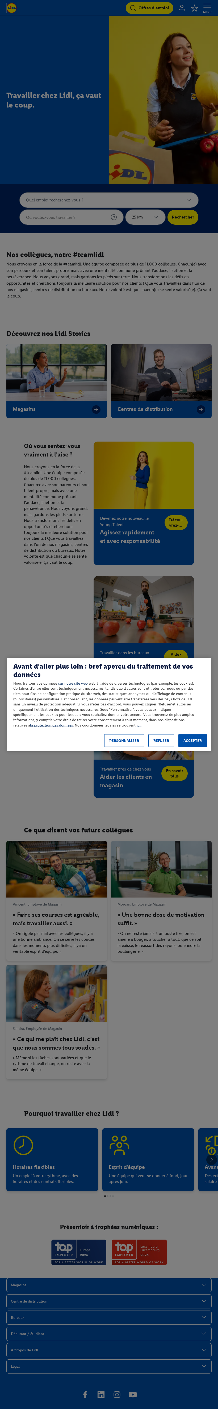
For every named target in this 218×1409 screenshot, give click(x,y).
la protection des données (51, 725)
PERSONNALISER (124, 740)
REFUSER (161, 740)
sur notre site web (73, 683)
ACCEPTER (192, 740)
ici (139, 725)
